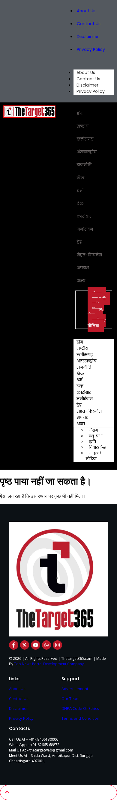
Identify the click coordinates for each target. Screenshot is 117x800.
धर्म (79, 190)
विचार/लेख (95, 312)
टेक (80, 203)
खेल (80, 178)
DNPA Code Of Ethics (80, 708)
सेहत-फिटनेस (89, 255)
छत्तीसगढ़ (85, 139)
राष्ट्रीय (82, 126)
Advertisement (75, 688)
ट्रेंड (79, 242)
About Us (86, 11)
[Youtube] (35, 645)
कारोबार (84, 216)
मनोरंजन (85, 229)
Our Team (71, 698)
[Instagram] (57, 645)
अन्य (81, 281)
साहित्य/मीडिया (97, 323)
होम (80, 113)
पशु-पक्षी (96, 435)
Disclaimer (88, 37)
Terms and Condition (80, 718)
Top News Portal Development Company (49, 663)
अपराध (83, 268)
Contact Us (88, 24)
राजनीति (84, 165)
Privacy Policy (91, 49)
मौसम (93, 430)
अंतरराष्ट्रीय (87, 152)
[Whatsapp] (46, 645)
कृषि (92, 441)
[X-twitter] (24, 645)
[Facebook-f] (13, 645)
